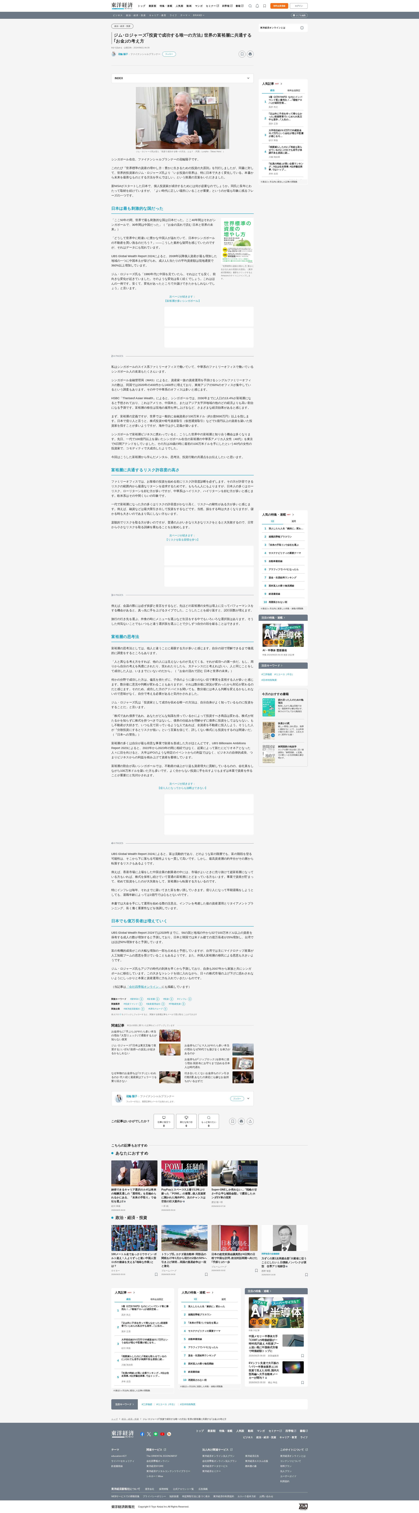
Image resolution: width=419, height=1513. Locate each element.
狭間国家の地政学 (287, 746)
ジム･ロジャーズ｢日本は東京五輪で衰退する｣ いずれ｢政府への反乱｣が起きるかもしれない (133, 1049)
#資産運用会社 (153, 1004)
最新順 (152, 6)
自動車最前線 (276, 561)
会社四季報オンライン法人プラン (219, 1461)
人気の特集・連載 (274, 514)
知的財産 (174, 1496)
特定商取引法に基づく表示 (196, 1496)
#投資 (166, 999)
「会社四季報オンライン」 (144, 986)
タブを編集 (301, 15)
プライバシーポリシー (154, 1496)
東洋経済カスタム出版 (256, 1461)
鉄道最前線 (274, 594)
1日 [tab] (272, 521)
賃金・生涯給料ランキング (282, 577)
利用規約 (284, 1481)
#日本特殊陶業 (269, 680)
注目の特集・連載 (272, 617)
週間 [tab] (294, 521)
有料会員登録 (279, 6)
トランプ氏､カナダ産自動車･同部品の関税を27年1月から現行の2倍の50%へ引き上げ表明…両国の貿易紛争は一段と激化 (184, 1260)
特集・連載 (166, 6)
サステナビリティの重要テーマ (285, 553)
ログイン (299, 6)
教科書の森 (251, 1466)
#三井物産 (267, 674)
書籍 (238, 6)
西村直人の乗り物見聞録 (281, 585)
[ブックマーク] (242, 54)
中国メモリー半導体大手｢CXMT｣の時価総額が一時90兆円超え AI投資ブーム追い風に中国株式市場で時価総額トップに (264, 1343)
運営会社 (149, 1489)
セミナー (211, 6)
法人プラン (286, 1471)
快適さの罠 (284, 723)
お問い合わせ (266, 1496)
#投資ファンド (131, 1004)
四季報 (226, 6)
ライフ (173, 15)
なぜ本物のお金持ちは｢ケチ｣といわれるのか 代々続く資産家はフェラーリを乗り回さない (134, 1077)
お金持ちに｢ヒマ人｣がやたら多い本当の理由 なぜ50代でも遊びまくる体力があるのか (207, 1049)
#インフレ (182, 999)
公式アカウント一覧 (183, 1489)
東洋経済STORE (155, 1466)
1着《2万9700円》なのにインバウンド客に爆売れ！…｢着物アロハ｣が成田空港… (285, 100)
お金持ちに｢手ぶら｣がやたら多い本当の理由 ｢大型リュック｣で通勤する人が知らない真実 (134, 1035)
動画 (189, 6)
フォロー (169, 54)
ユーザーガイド (288, 1476)
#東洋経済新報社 (132, 1009)
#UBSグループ (155, 1009)
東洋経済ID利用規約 (223, 1496)
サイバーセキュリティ (122, 1461)
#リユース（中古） (284, 674)
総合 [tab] (272, 90)
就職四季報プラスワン (280, 536)
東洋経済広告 (252, 1456)
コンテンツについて (290, 1461)
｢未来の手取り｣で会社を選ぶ (284, 545)
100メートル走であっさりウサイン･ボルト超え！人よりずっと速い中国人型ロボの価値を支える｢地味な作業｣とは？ (134, 1260)
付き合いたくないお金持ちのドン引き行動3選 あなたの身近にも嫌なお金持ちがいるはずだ (206, 1077)
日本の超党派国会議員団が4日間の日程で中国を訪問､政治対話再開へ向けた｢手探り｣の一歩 (234, 1258)
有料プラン (286, 1466)
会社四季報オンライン (158, 1461)
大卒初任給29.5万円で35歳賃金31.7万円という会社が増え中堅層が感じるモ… (286, 133)
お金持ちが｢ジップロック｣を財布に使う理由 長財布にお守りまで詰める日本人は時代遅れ (207, 1063)
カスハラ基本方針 (246, 1496)
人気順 (179, 6)
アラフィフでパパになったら (284, 569)
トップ (142, 6)
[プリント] (250, 54)
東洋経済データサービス (215, 1466)
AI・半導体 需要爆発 (275, 650)
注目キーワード (271, 665)
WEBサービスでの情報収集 (125, 1496)
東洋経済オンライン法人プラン (218, 1456)
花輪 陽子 (123, 54)
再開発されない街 (278, 602)
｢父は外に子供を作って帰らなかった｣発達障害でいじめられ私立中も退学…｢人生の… (285, 116)
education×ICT (119, 1456)
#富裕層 (151, 999)
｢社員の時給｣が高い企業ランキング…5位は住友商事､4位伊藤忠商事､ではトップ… (286, 166)
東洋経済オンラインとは (272, 27)
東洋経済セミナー (211, 1471)
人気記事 (268, 83)
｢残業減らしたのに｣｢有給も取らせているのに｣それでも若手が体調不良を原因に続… (285, 150)
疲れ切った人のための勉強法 (290, 701)
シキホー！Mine (154, 1476)
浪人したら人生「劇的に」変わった (286, 528)
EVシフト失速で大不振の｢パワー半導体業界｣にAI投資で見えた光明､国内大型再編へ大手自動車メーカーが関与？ (264, 1370)
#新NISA (134, 999)
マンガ (199, 6)
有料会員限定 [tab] (293, 90)
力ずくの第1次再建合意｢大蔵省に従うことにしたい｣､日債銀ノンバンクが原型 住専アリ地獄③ (284, 1262)
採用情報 (163, 1489)
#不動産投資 (175, 1004)
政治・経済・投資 (136, 15)
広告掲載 (203, 1489)
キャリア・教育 (157, 15)
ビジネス (118, 15)
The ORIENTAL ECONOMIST (161, 1456)
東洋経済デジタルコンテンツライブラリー (168, 1471)
